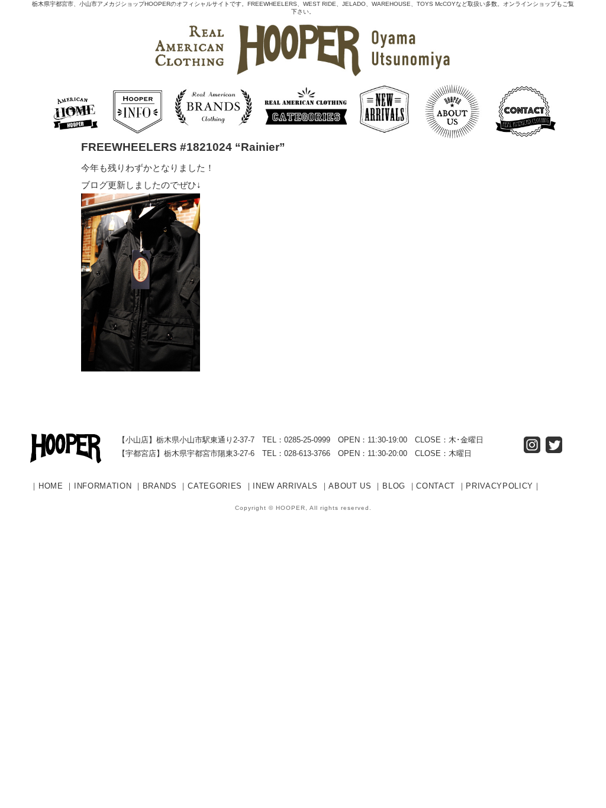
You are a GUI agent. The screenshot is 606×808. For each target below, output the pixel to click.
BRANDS (160, 485)
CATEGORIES (215, 485)
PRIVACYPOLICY (499, 485)
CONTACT (435, 485)
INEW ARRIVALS (285, 485)
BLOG (393, 485)
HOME (50, 485)
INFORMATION (102, 485)
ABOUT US (349, 485)
